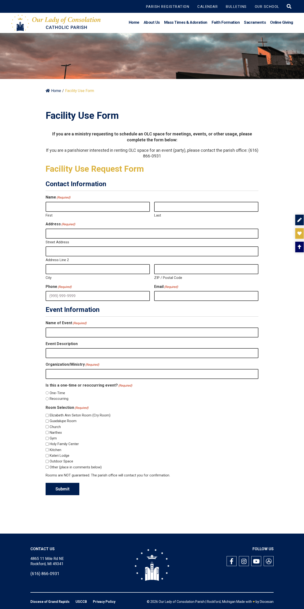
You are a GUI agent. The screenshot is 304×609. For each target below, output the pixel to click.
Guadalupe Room (63, 421)
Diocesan (267, 602)
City (49, 278)
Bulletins (236, 7)
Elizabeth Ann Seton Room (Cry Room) (80, 415)
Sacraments (255, 22)
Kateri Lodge (59, 455)
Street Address (57, 242)
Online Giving (281, 22)
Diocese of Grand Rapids (50, 601)
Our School (267, 7)
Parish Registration (168, 7)
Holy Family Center (64, 444)
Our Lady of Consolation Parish (182, 602)
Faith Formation (226, 22)
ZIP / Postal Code (168, 278)
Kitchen (55, 450)
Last (157, 215)
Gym (53, 438)
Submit (62, 488)
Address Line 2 (57, 260)
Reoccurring (59, 399)
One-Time (57, 393)
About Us (152, 22)
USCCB (81, 601)
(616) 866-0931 (44, 573)
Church (55, 427)
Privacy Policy (104, 601)
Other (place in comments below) (76, 467)
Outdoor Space (61, 461)
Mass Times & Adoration (185, 22)
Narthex (56, 432)
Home (134, 22)
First (49, 215)
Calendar (207, 7)
